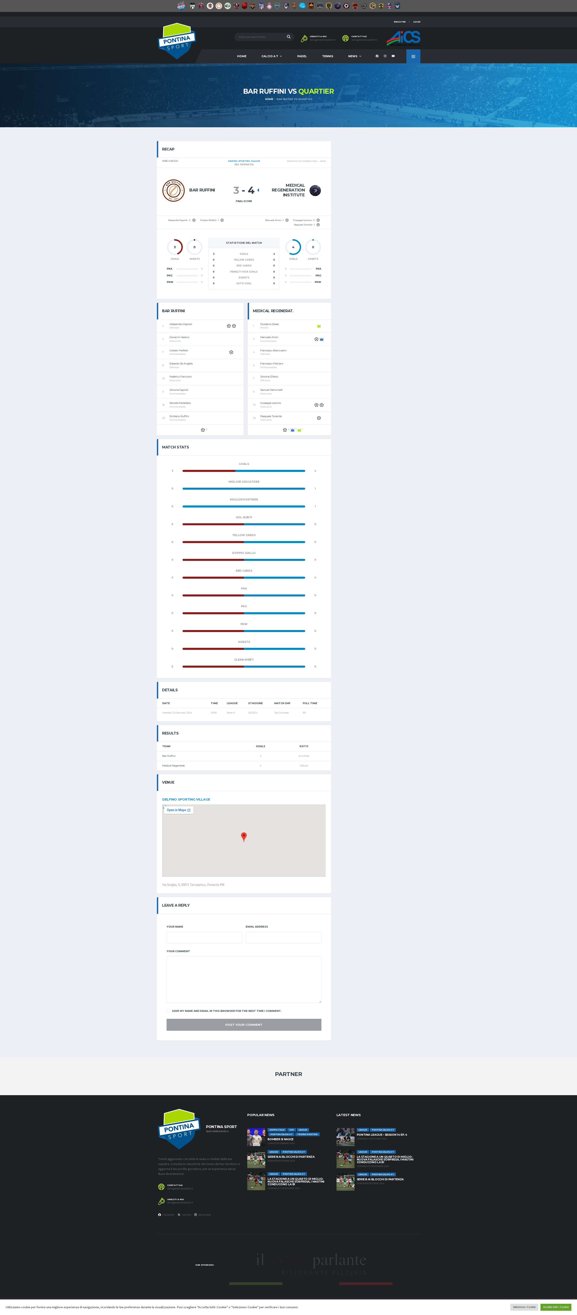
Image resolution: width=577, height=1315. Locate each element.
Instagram (204, 1215)
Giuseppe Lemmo (270, 403)
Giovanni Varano (179, 337)
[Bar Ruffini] (173, 190)
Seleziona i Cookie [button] (524, 1307)
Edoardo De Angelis (181, 363)
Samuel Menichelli (271, 389)
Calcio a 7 (269, 56)
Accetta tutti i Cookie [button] (556, 1307)
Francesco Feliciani (271, 363)
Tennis (327, 56)
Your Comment (178, 951)
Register (400, 21)
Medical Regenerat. (173, 765)
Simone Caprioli (178, 389)
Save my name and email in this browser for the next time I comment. (227, 1010)
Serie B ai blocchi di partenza (291, 1156)
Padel (302, 56)
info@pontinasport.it (323, 40)
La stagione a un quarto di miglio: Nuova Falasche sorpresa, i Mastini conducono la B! (296, 1181)
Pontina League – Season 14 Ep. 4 (382, 1134)
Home (241, 56)
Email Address (257, 926)
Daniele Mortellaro (180, 403)
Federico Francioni (180, 376)
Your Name (175, 926)
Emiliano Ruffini (179, 416)
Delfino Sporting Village (186, 799)
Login (416, 21)
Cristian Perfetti (178, 350)
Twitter (186, 1215)
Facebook (168, 1215)
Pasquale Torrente (271, 416)
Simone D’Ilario (269, 376)
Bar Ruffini (169, 756)
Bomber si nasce (280, 1139)
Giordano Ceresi (269, 324)
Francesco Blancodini (273, 350)
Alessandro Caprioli (180, 324)
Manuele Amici (269, 337)
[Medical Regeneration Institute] (315, 190)
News (352, 56)
